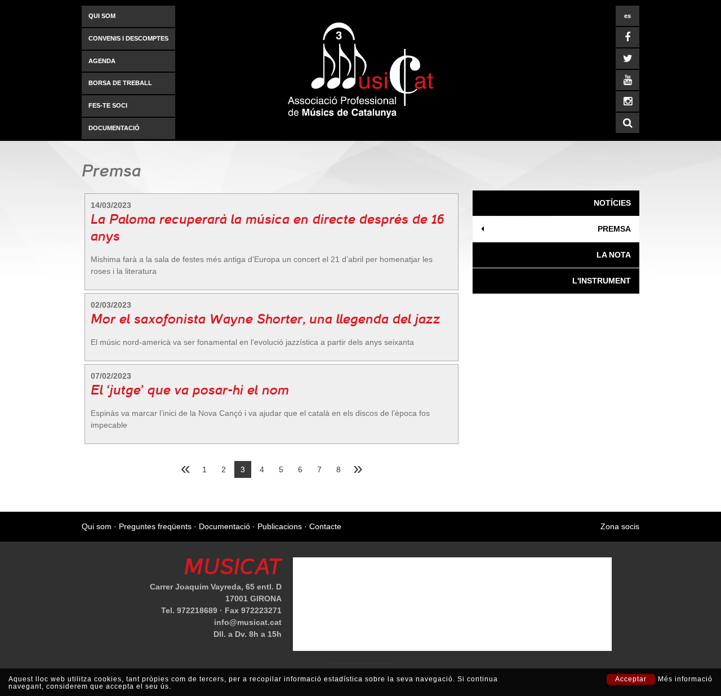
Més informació (685, 679)
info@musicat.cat (248, 622)
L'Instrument (601, 280)
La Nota (614, 254)
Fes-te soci (107, 105)
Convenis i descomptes (128, 38)
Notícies (612, 202)
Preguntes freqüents (155, 526)
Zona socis (619, 526)
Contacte (325, 526)
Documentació (114, 128)
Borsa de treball (120, 82)
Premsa (614, 228)
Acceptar (631, 679)
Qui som (101, 15)
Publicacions (279, 526)
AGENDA (101, 60)
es (627, 15)
